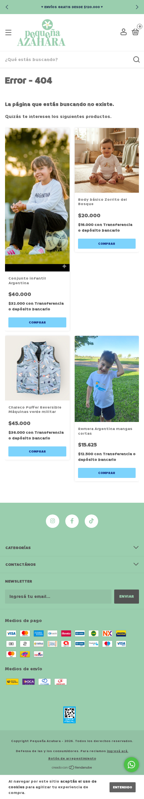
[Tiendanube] (72, 768)
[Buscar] (136, 60)
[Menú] (9, 32)
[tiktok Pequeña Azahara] (91, 521)
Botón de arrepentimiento (72, 758)
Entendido (122, 787)
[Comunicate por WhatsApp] (131, 764)
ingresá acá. (117, 751)
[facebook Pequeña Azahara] (72, 521)
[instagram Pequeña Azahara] (52, 521)
